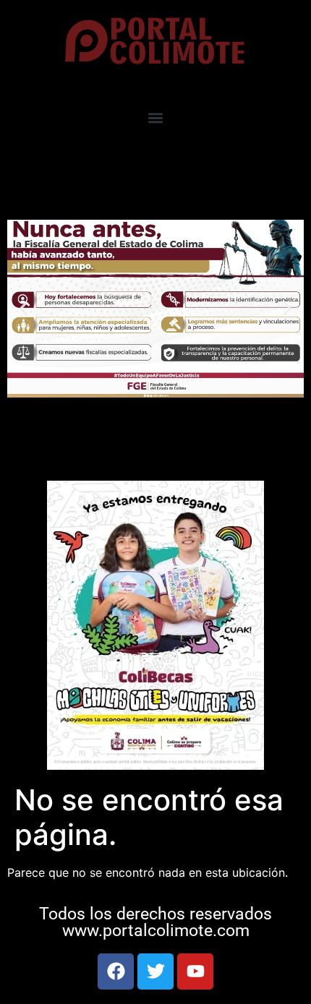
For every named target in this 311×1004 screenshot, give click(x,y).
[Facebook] (116, 971)
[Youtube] (195, 971)
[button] (156, 118)
